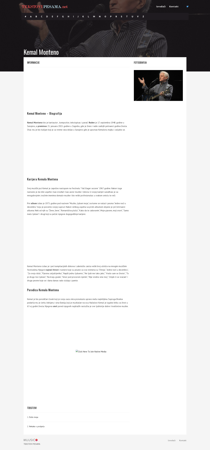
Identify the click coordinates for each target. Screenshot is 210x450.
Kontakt (174, 6)
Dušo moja (33, 417)
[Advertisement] (78, 90)
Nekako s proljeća (36, 426)
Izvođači (161, 6)
